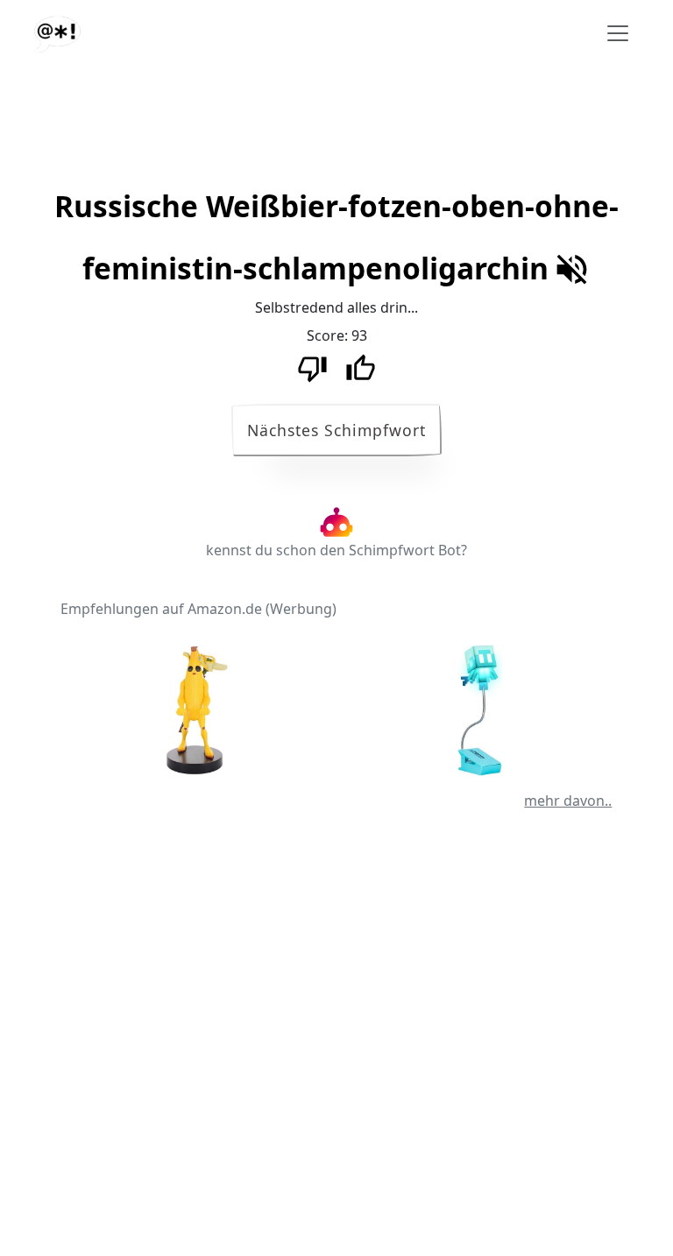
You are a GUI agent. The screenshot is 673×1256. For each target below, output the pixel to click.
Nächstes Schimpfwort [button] (336, 430)
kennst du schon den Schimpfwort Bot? (336, 550)
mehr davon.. (568, 800)
